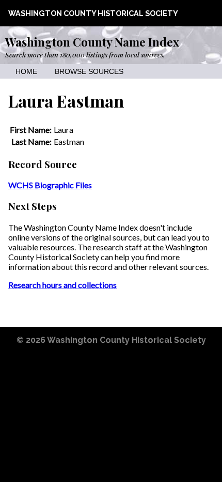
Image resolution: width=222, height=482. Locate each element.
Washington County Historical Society (93, 13)
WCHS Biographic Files (50, 185)
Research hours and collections (62, 285)
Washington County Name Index (92, 42)
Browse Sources (89, 72)
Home (26, 72)
